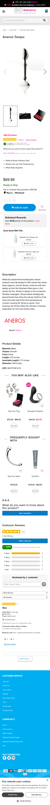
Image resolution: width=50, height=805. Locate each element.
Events (5, 725)
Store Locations (7, 729)
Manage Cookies (8, 710)
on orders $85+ (25, 5)
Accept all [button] (13, 795)
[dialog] (25, 791)
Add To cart (21, 207)
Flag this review (9, 644)
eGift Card (6, 681)
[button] (3, 11)
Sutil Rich (35, 476)
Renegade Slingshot (35, 411)
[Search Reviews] (44, 584)
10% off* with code (25, 2)
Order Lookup (7, 690)
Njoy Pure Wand (14, 476)
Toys (4, 30)
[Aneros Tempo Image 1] (25, 72)
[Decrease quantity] (5, 200)
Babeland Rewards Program (11, 737)
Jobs (4, 745)
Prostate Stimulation (27, 30)
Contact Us (6, 685)
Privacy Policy (7, 706)
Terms (4, 702)
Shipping (5, 694)
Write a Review (31, 140)
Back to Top (24, 659)
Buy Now (14, 426)
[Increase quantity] (14, 200)
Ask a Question (9, 153)
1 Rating (20, 140)
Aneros (18, 330)
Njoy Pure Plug (14, 411)
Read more (10, 790)
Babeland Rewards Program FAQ (13, 741)
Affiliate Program (8, 733)
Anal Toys (13, 30)
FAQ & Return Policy (9, 698)
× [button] (47, 780)
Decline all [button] (37, 795)
